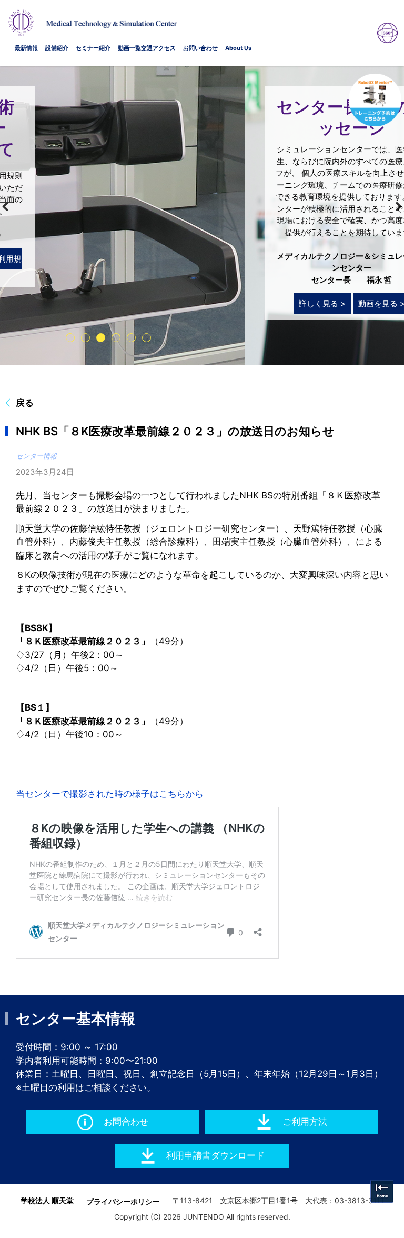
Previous (12, 206)
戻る (25, 402)
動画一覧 (129, 48)
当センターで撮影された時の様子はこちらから (110, 793)
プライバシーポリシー (123, 1201)
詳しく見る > (77, 303)
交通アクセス (158, 48)
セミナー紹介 (93, 48)
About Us (238, 48)
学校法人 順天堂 (47, 1200)
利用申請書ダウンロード (215, 1155)
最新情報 (26, 48)
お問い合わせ (200, 48)
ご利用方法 (304, 1121)
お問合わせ (126, 1121)
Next (391, 206)
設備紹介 (56, 48)
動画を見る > (136, 303)
